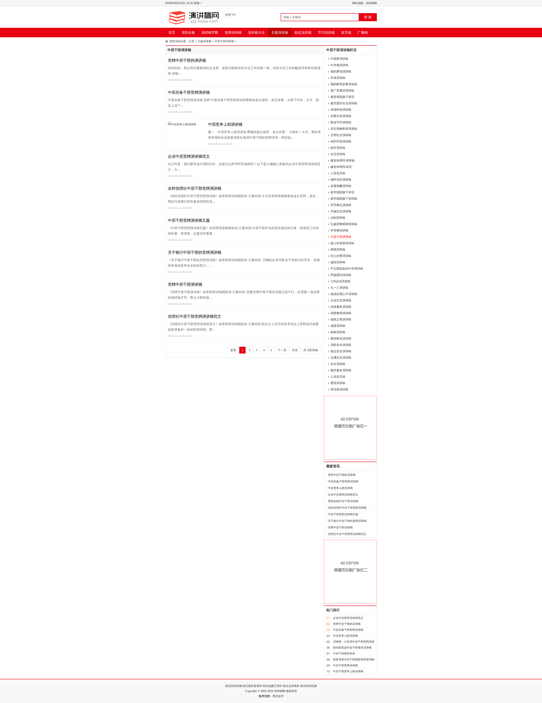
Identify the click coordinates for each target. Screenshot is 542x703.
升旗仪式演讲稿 (340, 211)
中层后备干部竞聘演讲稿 (189, 92)
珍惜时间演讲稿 (340, 109)
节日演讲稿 (326, 32)
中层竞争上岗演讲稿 (225, 124)
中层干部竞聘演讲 (344, 653)
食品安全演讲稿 (340, 351)
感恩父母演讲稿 (340, 319)
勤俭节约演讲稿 (340, 122)
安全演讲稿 (337, 364)
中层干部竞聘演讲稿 (345, 665)
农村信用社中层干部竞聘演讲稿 (194, 188)
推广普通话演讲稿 (342, 90)
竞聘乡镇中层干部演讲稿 (343, 501)
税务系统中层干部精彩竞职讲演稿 (353, 659)
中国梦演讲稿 (339, 58)
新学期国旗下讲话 (342, 192)
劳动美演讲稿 (339, 389)
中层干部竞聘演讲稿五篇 (189, 220)
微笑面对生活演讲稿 (343, 103)
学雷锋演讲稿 (339, 230)
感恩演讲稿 (337, 325)
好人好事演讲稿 (340, 256)
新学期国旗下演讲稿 (343, 198)
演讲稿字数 (209, 32)
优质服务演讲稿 (340, 306)
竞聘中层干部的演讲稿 (187, 60)
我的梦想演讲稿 (340, 71)
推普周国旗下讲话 (342, 97)
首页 (171, 32)
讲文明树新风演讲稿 (343, 128)
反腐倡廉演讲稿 (340, 186)
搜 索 (368, 17)
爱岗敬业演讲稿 (340, 338)
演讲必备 (188, 32)
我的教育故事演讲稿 (343, 84)
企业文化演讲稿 (340, 300)
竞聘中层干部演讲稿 (185, 284)
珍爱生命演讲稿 (340, 116)
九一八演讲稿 (339, 287)
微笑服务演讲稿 (340, 370)
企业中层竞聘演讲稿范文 (189, 156)
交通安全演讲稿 (340, 357)
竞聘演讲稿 (233, 32)
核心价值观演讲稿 (342, 243)
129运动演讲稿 (340, 281)
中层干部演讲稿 (224, 41)
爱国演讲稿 (337, 383)
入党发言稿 (337, 173)
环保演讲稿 (337, 77)
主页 (191, 41)
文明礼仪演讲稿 (340, 135)
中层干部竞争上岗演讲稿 (348, 671)
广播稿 (363, 32)
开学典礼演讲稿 (340, 205)
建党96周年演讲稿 (342, 160)
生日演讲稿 (337, 154)
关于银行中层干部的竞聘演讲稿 (194, 252)
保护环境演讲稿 (340, 141)
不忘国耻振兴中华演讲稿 (346, 268)
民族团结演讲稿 (340, 275)
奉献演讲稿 (337, 332)
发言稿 (346, 32)
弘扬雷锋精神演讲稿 (343, 224)
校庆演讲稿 (337, 147)
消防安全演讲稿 (340, 345)
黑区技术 (277, 696)
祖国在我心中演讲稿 (343, 294)
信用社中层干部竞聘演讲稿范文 (194, 316)
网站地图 (357, 3)
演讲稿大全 (256, 32)
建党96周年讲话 (341, 166)
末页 (295, 350)
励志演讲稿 (303, 32)
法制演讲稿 (337, 217)
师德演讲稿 (337, 249)
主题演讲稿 (279, 32)
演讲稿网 (371, 3)
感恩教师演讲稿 (340, 313)
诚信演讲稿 (337, 262)
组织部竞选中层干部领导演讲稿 (352, 647)
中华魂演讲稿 (339, 65)
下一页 (282, 350)
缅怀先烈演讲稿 (340, 179)
